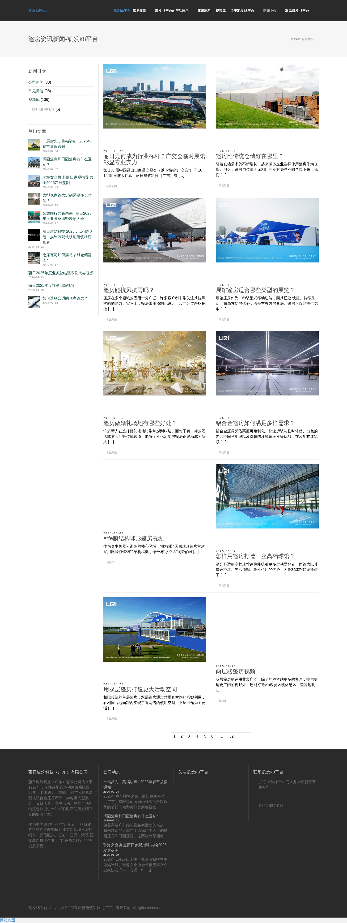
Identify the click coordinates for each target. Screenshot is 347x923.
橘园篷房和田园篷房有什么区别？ (131, 816)
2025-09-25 (226, 284)
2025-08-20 (226, 666)
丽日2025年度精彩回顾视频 (51, 285)
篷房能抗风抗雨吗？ (128, 290)
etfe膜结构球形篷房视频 (133, 538)
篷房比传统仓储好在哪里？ (250, 156)
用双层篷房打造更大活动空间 (140, 689)
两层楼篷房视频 (235, 671)
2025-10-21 (226, 151)
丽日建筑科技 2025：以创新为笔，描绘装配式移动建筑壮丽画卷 (67, 236)
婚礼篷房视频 (43, 109)
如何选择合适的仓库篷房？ (65, 298)
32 (231, 736)
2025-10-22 (113, 151)
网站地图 (7, 920)
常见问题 (224, 185)
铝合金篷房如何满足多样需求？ (255, 423)
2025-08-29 (113, 684)
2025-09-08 (226, 417)
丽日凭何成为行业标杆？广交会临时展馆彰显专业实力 (154, 159)
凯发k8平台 (37, 11)
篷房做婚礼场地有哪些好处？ (140, 423)
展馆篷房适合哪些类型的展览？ (255, 290)
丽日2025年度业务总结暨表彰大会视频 (60, 273)
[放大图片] (154, 105)
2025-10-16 (113, 284)
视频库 (110, 562)
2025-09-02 (113, 533)
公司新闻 (111, 186)
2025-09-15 (113, 417)
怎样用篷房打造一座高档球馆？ (255, 556)
